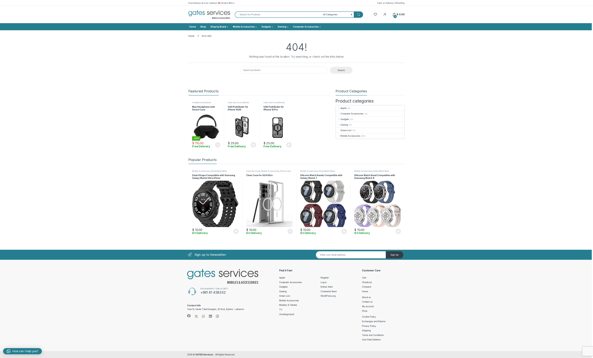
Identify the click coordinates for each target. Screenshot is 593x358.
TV (280, 309)
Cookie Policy (369, 316)
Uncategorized (286, 314)
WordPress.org (328, 296)
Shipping (366, 330)
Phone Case (285, 171)
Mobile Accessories (244, 26)
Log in (324, 282)
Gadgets (266, 26)
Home (192, 26)
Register (325, 277)
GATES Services (204, 354)
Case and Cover (235, 102)
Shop (203, 26)
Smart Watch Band (219, 171)
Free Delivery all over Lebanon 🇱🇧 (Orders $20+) (211, 3)
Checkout (367, 282)
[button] (22, 351)
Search (341, 70)
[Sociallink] (189, 316)
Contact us (367, 301)
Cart (364, 277)
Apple (343, 108)
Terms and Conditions (373, 335)
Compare (366, 286)
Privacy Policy (369, 326)
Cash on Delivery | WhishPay (391, 3)
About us (366, 297)
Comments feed (328, 291)
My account (368, 306)
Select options (252, 144)
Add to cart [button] (217, 144)
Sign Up (395, 254)
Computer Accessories (306, 26)
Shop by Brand (218, 26)
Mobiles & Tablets (288, 305)
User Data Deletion (371, 339)
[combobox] (278, 14)
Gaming (282, 26)
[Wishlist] (375, 14)
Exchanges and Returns (374, 321)
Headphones (198, 102)
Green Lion (346, 130)
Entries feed (327, 286)
